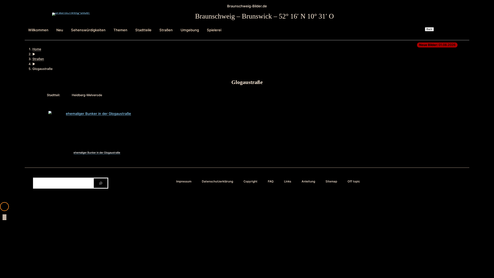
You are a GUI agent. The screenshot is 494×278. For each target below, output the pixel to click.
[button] (4, 206)
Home (36, 49)
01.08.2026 (437, 45)
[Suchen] (100, 183)
